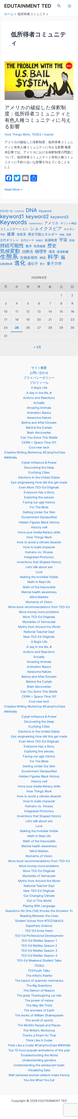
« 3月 (37, 347)
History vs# (39, 527)
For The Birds (39, 507)
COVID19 (19, 211)
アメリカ (51, 223)
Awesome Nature (39, 418)
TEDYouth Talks (39, 971)
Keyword (45, 211)
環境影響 (62, 251)
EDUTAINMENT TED (27, 6)
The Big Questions (39, 985)
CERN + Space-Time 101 (39, 442)
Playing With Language (39, 906)
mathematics (35, 223)
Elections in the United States (39, 477)
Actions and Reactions (39, 398)
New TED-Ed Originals (39, 637)
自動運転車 (6, 264)
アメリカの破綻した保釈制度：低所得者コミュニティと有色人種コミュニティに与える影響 (38, 117)
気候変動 (10, 251)
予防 (2, 234)
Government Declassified (39, 517)
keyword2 (37, 216)
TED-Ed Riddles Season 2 (39, 945)
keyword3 (60, 217)
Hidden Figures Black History (39, 522)
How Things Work (17, 134)
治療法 (27, 251)
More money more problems (39, 612)
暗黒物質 (40, 246)
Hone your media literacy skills (39, 532)
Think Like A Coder (39, 1040)
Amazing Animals (39, 408)
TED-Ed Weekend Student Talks (39, 960)
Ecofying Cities (39, 472)
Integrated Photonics (39, 557)
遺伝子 (32, 263)
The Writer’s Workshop (39, 1030)
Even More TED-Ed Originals (39, 487)
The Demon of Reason (39, 990)
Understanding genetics (39, 1060)
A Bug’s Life (39, 388)
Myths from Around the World (39, 627)
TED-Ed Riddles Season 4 (39, 955)
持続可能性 (12, 245)
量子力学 (54, 263)
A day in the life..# (39, 393)
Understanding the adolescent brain (39, 1065)
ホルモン (69, 229)
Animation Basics (39, 413)
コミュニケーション (14, 229)
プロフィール (39, 383)
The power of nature (39, 1000)
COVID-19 (6, 211)
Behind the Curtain (39, 427)
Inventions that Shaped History (39, 562)
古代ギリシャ (9, 240)
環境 (52, 252)
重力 (42, 264)
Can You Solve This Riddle (39, 437)
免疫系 (21, 234)
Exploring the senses (39, 497)
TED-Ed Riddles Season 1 (39, 941)
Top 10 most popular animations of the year (39, 1050)
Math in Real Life (39, 582)
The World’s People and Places (39, 1025)
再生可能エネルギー (43, 234)
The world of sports (39, 1020)
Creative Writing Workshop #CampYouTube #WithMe (34, 455)
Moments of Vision (39, 602)
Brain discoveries (39, 432)
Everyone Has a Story (39, 492)
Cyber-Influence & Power (39, 462)
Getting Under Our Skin (39, 512)
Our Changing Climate (39, 896)
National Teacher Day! (39, 632)
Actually (39, 403)
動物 (62, 234)
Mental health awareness (39, 592)
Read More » (13, 189)
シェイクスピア (46, 228)
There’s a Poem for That (39, 1035)
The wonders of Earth (39, 1010)
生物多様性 (29, 257)
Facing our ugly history (39, 502)
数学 (29, 246)
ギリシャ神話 (68, 223)
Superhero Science (39, 926)
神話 (43, 258)
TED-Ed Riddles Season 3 (39, 950)
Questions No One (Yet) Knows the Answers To (39, 911)
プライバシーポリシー (39, 378)
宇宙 (63, 239)
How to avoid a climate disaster (39, 542)
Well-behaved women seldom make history (39, 1075)
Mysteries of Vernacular (39, 622)
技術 (72, 240)
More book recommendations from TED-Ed (39, 607)
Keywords (13, 222)
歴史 (52, 245)
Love (39, 572)
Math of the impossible (39, 587)
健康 (11, 234)
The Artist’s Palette (39, 975)
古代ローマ (27, 240)
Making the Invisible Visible (39, 577)
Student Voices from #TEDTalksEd (39, 921)
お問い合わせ (39, 373)
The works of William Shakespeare (39, 1015)
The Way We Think (39, 1005)
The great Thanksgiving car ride (39, 995)
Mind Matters (39, 597)
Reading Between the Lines (39, 916)
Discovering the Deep (39, 467)
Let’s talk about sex (39, 567)
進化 (20, 262)
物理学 (41, 251)
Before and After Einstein (39, 423)
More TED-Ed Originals (39, 617)
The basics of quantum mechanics (39, 980)
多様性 (39, 240)
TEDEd (36, 134)
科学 (53, 256)
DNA (31, 210)
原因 (68, 234)
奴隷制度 (51, 240)
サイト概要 (39, 368)
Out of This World (39, 901)
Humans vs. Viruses (39, 552)
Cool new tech (39, 447)
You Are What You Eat (39, 1080)
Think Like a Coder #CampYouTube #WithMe (39, 1045)
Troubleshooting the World (39, 1055)
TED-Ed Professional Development (39, 936)
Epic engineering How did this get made (39, 482)
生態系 (9, 256)
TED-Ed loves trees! (39, 931)
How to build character (39, 547)
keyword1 (12, 216)
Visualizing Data (39, 1070)
